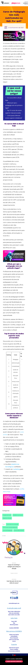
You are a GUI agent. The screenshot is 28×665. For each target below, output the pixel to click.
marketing (16, 469)
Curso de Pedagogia (7, 530)
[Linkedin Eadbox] (17, 598)
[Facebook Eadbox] (10, 598)
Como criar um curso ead (12, 524)
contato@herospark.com (14, 603)
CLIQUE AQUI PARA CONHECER (14, 661)
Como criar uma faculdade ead (10, 527)
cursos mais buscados (19, 530)
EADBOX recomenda (17, 515)
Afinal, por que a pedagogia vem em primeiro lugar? (13, 105)
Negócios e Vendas (7, 518)
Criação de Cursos (7, 515)
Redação (9, 557)
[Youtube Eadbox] (15, 598)
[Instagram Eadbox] (12, 598)
